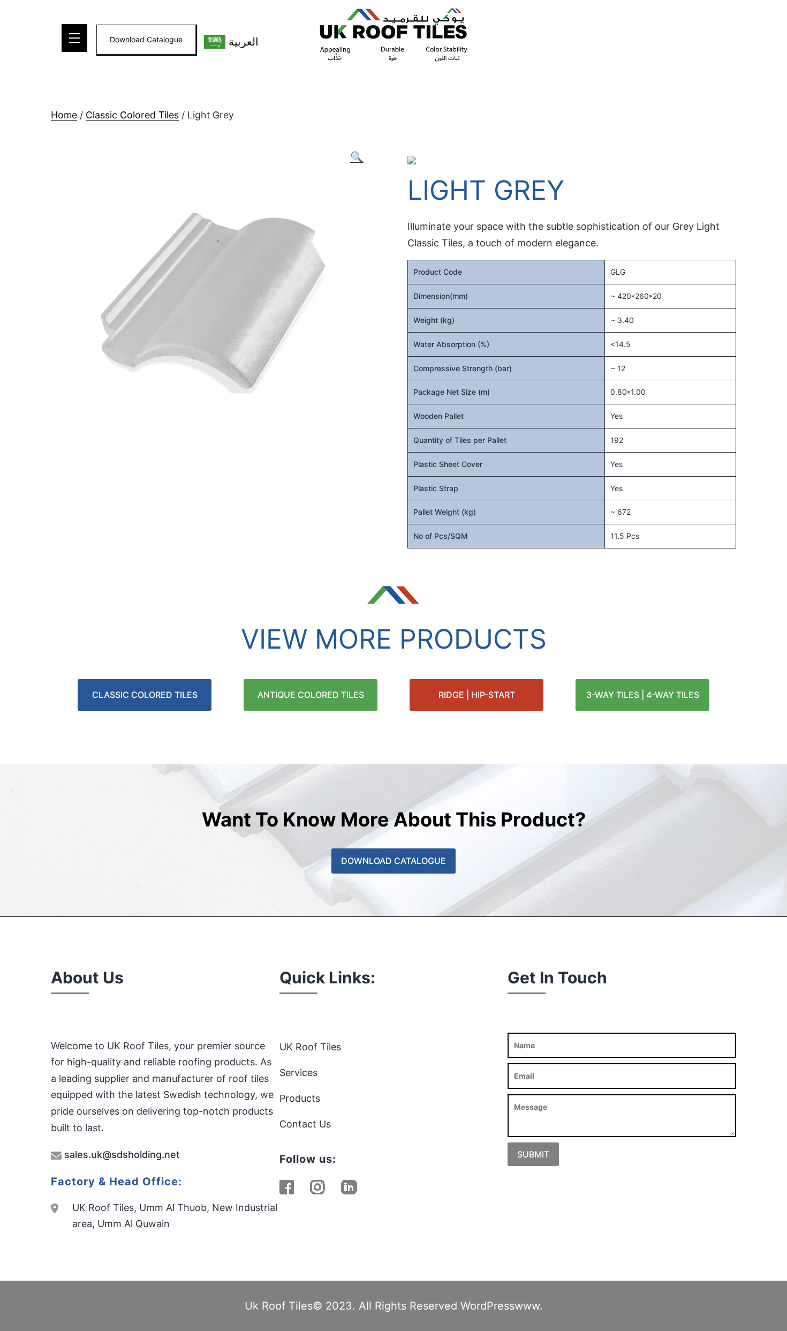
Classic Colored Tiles (132, 115)
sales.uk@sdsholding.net (121, 1154)
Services (298, 1072)
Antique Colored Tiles (311, 694)
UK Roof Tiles (310, 1046)
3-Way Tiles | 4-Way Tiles (642, 694)
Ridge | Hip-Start (476, 694)
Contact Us (305, 1124)
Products (299, 1098)
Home (64, 115)
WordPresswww (500, 1305)
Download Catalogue (146, 39)
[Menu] (74, 38)
